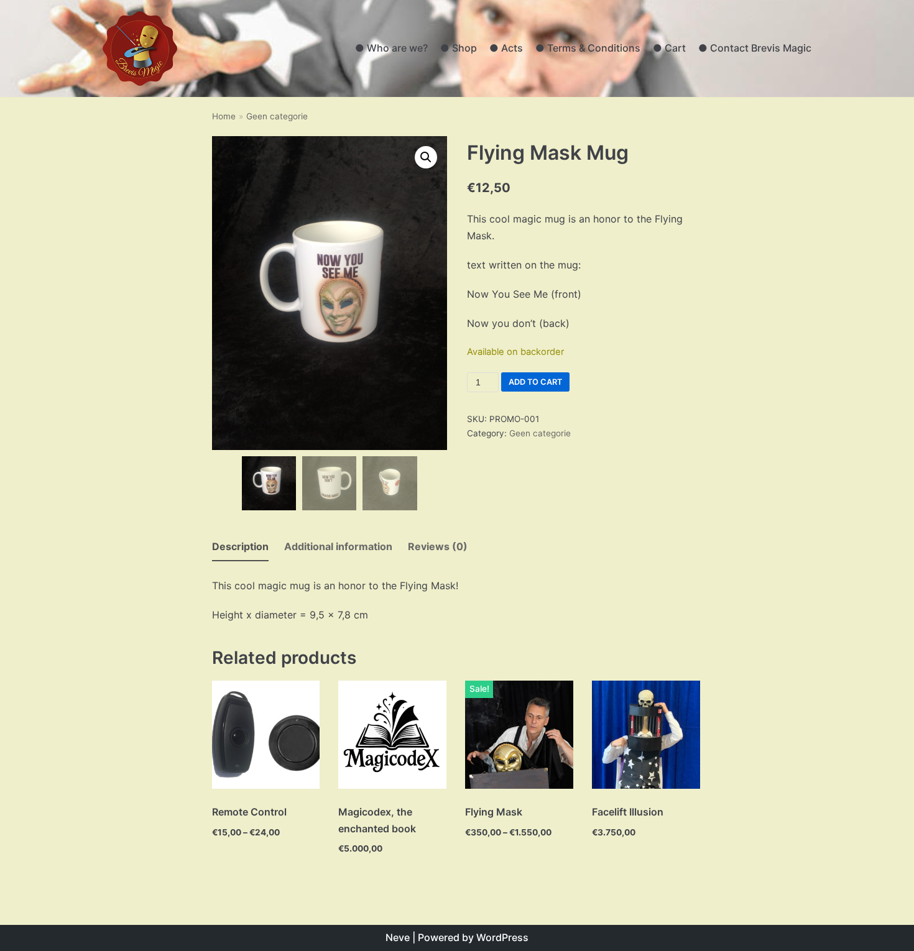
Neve (397, 937)
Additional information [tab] (338, 546)
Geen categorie (277, 116)
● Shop (458, 48)
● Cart (669, 48)
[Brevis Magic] (140, 48)
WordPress (502, 937)
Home (224, 116)
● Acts (506, 48)
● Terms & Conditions (587, 48)
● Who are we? (391, 48)
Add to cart (535, 382)
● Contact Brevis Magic (754, 48)
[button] (426, 157)
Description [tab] (240, 546)
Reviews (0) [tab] (438, 546)
